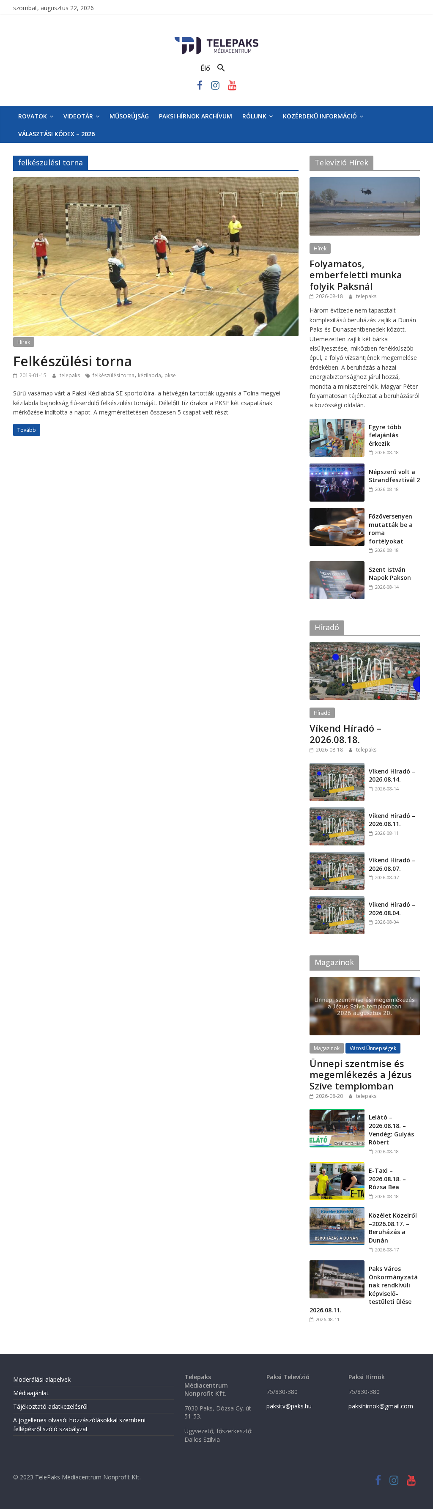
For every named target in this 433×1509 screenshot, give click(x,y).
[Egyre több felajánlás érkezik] (337, 423)
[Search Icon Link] (221, 68)
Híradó (322, 712)
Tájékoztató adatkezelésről (50, 1406)
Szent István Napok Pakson (390, 573)
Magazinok (327, 1048)
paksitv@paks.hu (289, 1406)
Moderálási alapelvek (42, 1379)
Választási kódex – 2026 (56, 134)
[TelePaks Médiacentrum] (216, 38)
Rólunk (254, 116)
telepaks (70, 375)
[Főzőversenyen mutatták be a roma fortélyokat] (337, 512)
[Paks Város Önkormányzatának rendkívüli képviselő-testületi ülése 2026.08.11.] (337, 1265)
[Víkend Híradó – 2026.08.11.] (337, 812)
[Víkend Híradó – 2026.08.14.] (337, 767)
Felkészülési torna (72, 361)
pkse (170, 375)
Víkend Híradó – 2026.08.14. (392, 775)
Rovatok (32, 116)
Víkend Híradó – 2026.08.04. (392, 908)
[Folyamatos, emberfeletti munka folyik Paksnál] (365, 182)
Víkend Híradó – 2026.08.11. (392, 820)
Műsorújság (129, 116)
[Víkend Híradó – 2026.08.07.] (337, 856)
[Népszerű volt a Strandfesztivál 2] (337, 468)
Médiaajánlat (31, 1393)
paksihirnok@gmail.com (380, 1406)
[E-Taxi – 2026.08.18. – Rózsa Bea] (337, 1167)
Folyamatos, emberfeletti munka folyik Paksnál (356, 274)
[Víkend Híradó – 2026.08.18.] (365, 646)
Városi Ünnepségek (373, 1048)
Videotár (78, 116)
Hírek (23, 342)
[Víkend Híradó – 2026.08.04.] (337, 901)
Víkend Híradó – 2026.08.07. (392, 864)
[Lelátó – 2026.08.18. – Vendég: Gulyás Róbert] (337, 1113)
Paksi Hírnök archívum (195, 116)
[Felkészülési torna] (156, 182)
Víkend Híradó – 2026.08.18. (345, 733)
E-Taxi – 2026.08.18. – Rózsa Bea (387, 1178)
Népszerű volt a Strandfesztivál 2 (394, 476)
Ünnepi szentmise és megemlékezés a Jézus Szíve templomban (361, 1074)
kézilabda (149, 375)
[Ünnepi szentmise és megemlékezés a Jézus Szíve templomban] (365, 981)
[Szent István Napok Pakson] (337, 566)
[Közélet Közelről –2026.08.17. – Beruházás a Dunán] (337, 1211)
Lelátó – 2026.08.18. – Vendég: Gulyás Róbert (391, 1129)
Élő (205, 68)
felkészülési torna (113, 375)
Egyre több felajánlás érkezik (385, 435)
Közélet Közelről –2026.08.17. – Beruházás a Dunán (393, 1227)
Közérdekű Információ (320, 116)
